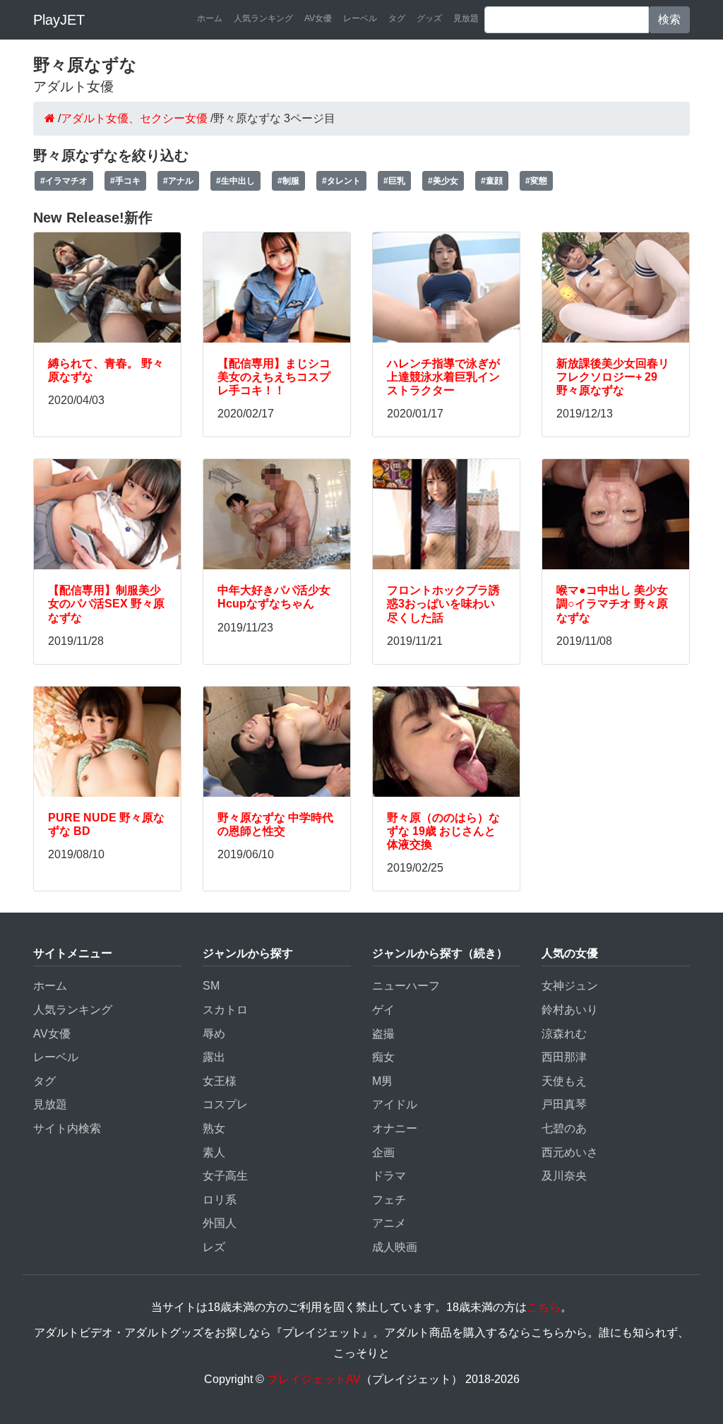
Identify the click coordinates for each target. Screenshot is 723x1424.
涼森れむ (564, 1034)
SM (211, 986)
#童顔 (492, 181)
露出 (214, 1057)
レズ (214, 1247)
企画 (383, 1152)
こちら (544, 1307)
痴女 (383, 1057)
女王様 (220, 1081)
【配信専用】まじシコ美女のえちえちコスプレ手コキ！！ (273, 376)
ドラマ (389, 1176)
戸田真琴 (564, 1104)
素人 (214, 1152)
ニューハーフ (406, 986)
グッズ (429, 18)
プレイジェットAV (314, 1379)
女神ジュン (570, 986)
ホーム (209, 18)
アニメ (389, 1223)
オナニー (394, 1128)
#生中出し (235, 181)
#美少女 (443, 181)
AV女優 (318, 18)
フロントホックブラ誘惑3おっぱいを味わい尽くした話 (443, 603)
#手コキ (125, 181)
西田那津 (564, 1057)
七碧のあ (564, 1128)
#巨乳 (394, 181)
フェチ (389, 1200)
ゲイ (383, 1010)
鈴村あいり (570, 1010)
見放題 (466, 18)
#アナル (178, 181)
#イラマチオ (64, 181)
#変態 (536, 181)
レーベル (360, 18)
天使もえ (564, 1081)
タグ (396, 18)
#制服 (288, 181)
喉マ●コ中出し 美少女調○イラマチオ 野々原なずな (612, 603)
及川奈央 (564, 1176)
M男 (382, 1081)
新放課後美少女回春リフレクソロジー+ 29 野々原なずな (612, 376)
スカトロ (225, 1010)
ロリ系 (220, 1200)
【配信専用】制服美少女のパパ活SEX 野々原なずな (106, 603)
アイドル (394, 1104)
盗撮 (383, 1034)
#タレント (341, 181)
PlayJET (59, 20)
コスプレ (225, 1104)
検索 (669, 19)
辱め (214, 1034)
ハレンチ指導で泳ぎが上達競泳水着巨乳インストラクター (443, 376)
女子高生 (225, 1176)
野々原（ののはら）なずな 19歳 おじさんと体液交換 (443, 831)
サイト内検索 (67, 1128)
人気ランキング (263, 18)
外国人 (220, 1223)
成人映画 (394, 1247)
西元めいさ (570, 1152)
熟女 (214, 1128)
